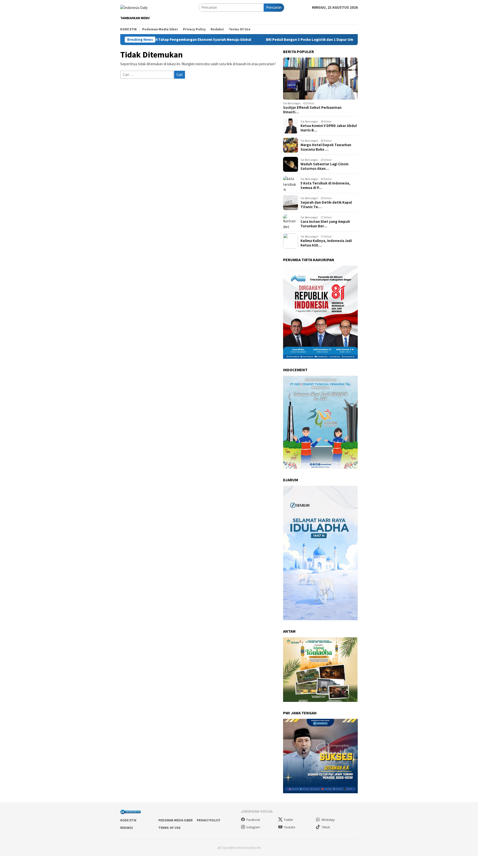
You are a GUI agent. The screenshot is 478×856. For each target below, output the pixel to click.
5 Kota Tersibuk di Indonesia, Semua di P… (325, 185)
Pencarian (274, 7)
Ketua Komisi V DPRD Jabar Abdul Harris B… (328, 127)
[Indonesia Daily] (134, 7)
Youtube (289, 827)
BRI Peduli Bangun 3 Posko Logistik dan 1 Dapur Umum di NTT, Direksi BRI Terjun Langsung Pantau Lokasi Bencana (352, 39)
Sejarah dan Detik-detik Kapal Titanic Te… (326, 204)
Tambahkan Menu (135, 18)
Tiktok (325, 827)
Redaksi (126, 828)
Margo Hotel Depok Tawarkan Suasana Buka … (325, 147)
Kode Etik (128, 820)
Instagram (253, 827)
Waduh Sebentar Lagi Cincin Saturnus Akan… (324, 166)
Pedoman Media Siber (175, 820)
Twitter (288, 820)
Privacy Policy (208, 820)
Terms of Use (169, 828)
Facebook (253, 820)
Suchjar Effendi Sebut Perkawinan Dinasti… (312, 109)
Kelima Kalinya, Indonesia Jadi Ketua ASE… (326, 243)
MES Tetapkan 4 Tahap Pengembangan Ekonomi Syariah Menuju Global (180, 39)
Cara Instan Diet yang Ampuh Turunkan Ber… (325, 223)
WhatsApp (328, 820)
